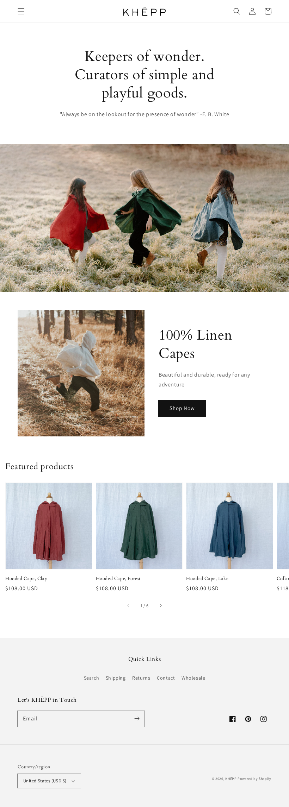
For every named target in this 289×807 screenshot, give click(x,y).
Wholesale (193, 678)
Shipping (116, 678)
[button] (21, 11)
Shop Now (182, 408)
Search (91, 678)
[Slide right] (160, 605)
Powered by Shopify (254, 778)
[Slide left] (128, 605)
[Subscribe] (136, 718)
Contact (166, 678)
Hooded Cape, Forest (118, 578)
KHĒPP (231, 778)
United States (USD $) (44, 781)
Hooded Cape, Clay (26, 578)
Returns (141, 678)
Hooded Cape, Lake (207, 578)
